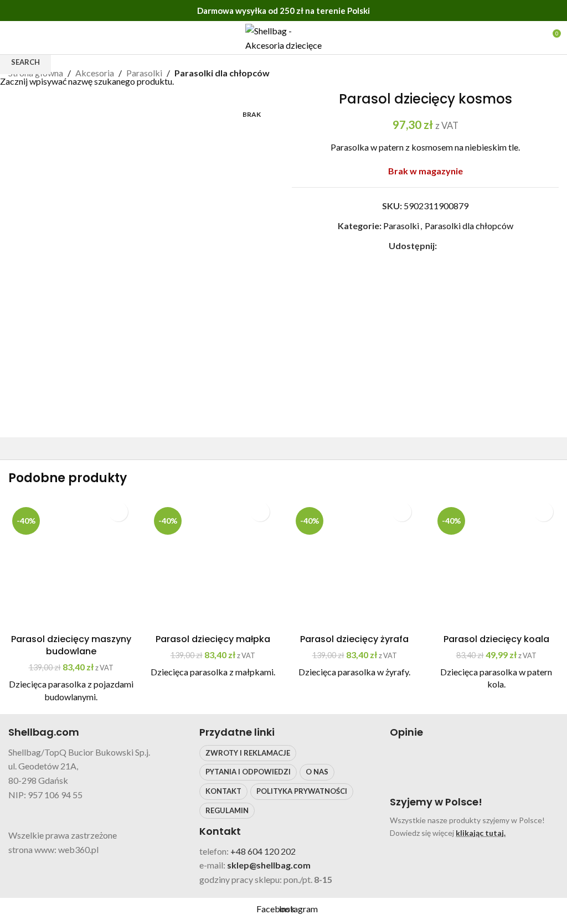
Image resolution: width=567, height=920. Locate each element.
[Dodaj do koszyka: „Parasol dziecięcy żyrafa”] (401, 511)
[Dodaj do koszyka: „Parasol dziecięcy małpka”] (260, 511)
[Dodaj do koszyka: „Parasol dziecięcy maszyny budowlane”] (118, 511)
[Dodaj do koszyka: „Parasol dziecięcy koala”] (543, 511)
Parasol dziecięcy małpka (213, 639)
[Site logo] (283, 36)
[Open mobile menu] (13, 38)
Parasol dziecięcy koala (496, 639)
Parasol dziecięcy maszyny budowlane (71, 645)
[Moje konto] (532, 38)
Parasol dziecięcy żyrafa (354, 639)
